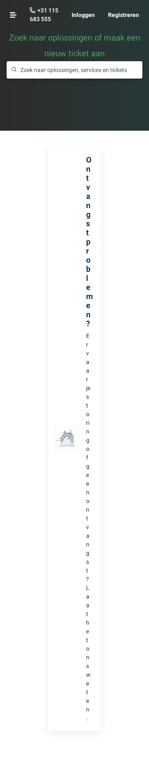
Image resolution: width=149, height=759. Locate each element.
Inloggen (83, 15)
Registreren (123, 15)
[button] (13, 15)
